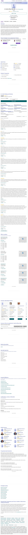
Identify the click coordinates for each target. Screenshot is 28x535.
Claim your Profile (20, 9)
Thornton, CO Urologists (4, 497)
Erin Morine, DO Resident (6, 40)
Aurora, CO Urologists (3, 498)
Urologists (10, 522)
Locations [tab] (10, 21)
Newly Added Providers (22, 522)
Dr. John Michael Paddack (20, 440)
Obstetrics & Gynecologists (9, 520)
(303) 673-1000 (3, 268)
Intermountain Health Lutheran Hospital (5, 389)
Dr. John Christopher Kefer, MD (21, 436)
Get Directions (2, 240)
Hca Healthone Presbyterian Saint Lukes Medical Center (7, 385)
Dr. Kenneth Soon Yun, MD (7, 444)
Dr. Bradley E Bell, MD (20, 432)
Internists (2, 520)
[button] (22, 239)
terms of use (13, 527)
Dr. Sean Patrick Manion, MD (8, 432)
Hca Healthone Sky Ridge (4, 386)
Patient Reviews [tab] (6, 21)
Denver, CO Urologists (3, 493)
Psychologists (2, 522)
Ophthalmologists (18, 520)
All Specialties (17, 522)
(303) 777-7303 (3, 241)
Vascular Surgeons (13, 522)
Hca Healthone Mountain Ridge (4, 383)
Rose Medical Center (3, 390)
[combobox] (7, 326)
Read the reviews (9, 78)
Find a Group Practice (7, 523)
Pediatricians (12, 521)
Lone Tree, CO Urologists (4, 494)
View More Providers (13, 45)
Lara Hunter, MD (18, 40)
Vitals (26, 256)
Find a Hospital (2, 523)
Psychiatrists (23, 521)
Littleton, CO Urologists (3, 488)
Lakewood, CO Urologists (4, 492)
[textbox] (7, 326)
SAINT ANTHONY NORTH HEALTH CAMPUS (6, 393)
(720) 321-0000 (3, 275)
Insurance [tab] (14, 21)
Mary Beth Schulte (6, 436)
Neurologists (4, 520)
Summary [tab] (2, 21)
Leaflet (22, 256)
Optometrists (22, 520)
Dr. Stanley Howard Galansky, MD (8, 440)
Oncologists (14, 520)
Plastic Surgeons (16, 521)
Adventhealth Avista (14, 19)
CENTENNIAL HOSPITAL (4, 382)
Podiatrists (20, 521)
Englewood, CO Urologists (4, 487)
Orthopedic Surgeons (3, 521)
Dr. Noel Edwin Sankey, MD (20, 444)
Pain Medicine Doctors (8, 521)
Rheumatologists (6, 522)
